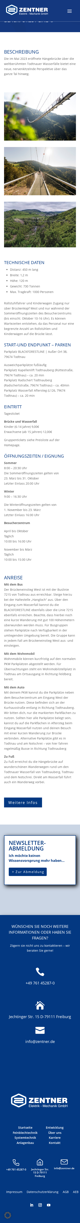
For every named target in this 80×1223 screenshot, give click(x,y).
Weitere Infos (23, 802)
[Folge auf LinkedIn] (31, 1205)
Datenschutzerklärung (42, 1192)
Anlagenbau (25, 1143)
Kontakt (55, 1143)
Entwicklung (55, 1127)
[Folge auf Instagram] (40, 1205)
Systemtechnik (25, 1138)
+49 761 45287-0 (40, 983)
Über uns (54, 1133)
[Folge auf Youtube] (48, 1205)
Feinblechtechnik (25, 1133)
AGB (66, 1192)
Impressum (14, 1192)
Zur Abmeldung (30, 872)
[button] (7, 1215)
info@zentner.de (40, 1041)
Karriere (55, 1138)
